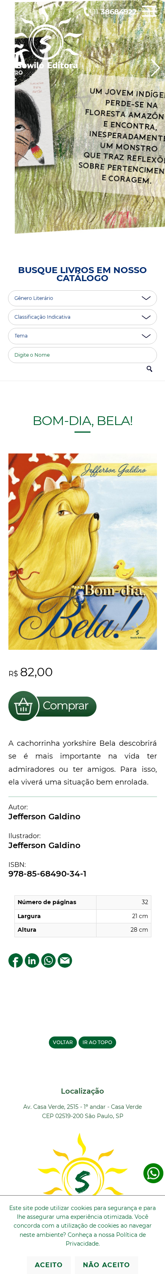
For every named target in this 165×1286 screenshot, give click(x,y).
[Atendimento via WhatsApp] (153, 1181)
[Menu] (149, 17)
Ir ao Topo (97, 1042)
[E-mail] (65, 965)
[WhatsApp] (48, 965)
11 (115, 12)
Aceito (49, 1265)
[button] (155, 68)
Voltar (63, 1042)
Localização (82, 1091)
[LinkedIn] (32, 965)
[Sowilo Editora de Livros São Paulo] (45, 67)
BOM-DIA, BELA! (82, 420)
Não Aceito (106, 1265)
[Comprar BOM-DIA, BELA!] (52, 722)
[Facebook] (15, 965)
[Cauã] (82, 127)
